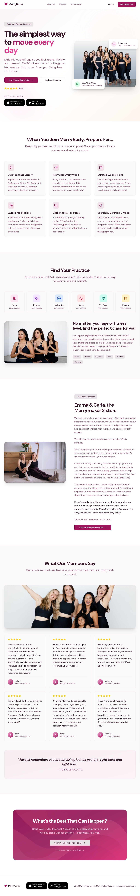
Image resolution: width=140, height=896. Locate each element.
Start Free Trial (126, 4)
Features (51, 4)
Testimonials (76, 4)
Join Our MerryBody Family (91, 527)
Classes (62, 4)
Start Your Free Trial (19, 80)
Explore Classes (53, 80)
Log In (111, 4)
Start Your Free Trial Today (68, 842)
